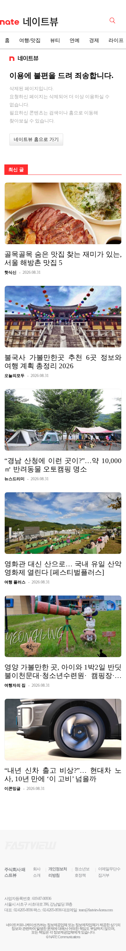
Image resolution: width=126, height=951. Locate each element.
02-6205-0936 (23, 910)
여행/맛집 (30, 40)
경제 (94, 40)
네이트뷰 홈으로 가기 (36, 139)
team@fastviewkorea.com (96, 910)
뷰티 (55, 40)
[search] (113, 20)
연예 (75, 40)
